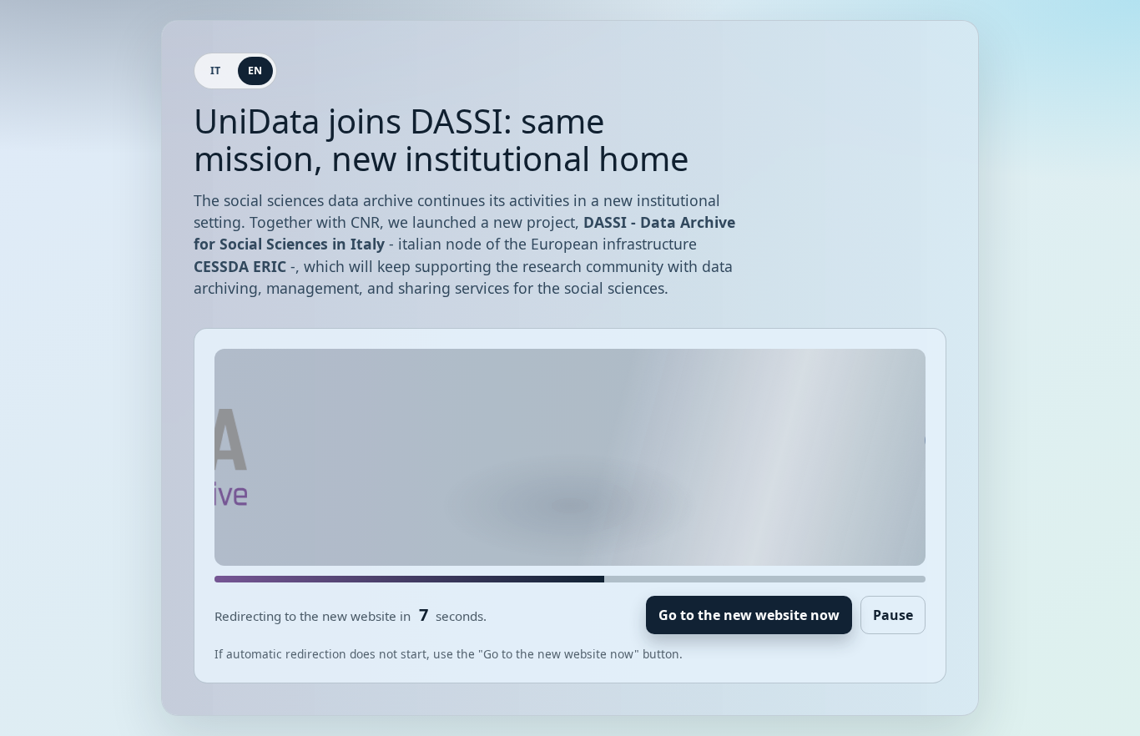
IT (215, 70)
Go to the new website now (749, 615)
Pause (893, 615)
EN (255, 70)
